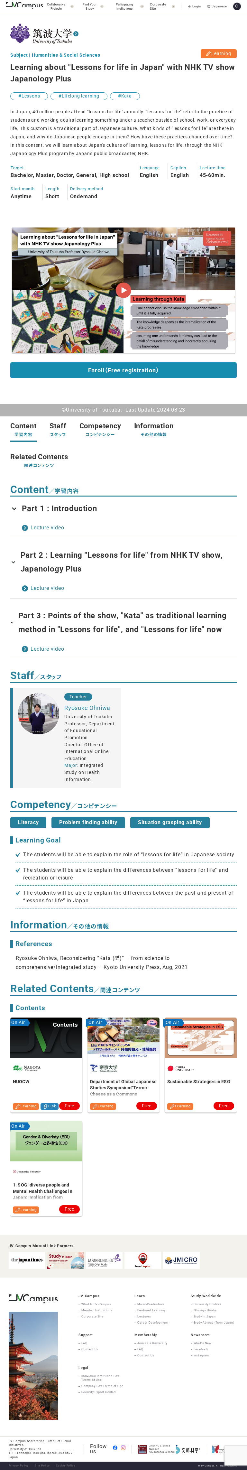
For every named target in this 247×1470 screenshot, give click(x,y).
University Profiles (208, 1304)
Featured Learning (151, 1310)
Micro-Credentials (151, 1304)
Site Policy (42, 1465)
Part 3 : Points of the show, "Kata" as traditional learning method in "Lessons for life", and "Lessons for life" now (122, 622)
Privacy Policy (19, 1465)
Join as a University (152, 1343)
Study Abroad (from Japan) (214, 1322)
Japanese (219, 6)
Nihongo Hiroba (205, 1310)
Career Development (152, 1322)
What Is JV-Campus (96, 1304)
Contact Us (89, 1349)
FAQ (84, 1343)
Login (196, 6)
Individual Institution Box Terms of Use (100, 1378)
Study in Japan (205, 1316)
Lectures (144, 1316)
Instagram (201, 1355)
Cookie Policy (65, 1465)
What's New (203, 1343)
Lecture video (47, 528)
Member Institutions (96, 1310)
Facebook (201, 1349)
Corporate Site (92, 1316)
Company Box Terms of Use (102, 1386)
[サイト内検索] (237, 6)
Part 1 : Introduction (59, 508)
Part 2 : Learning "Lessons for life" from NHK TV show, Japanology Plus (122, 562)
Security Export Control (98, 1392)
